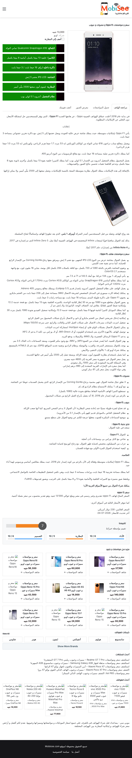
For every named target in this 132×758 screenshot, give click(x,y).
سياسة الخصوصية (61, 751)
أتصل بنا (75, 751)
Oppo (80, 116)
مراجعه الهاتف (120, 107)
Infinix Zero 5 (41, 240)
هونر (34, 639)
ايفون (55, 639)
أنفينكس (77, 639)
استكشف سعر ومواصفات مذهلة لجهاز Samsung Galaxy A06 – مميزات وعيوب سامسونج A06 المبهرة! (79, 663)
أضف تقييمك (65, 107)
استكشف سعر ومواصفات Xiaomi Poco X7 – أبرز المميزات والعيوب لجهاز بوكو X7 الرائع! (87, 666)
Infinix (91, 240)
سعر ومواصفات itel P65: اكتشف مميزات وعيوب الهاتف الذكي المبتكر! (95, 673)
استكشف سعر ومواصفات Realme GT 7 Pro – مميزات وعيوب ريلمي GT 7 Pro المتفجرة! (86, 659)
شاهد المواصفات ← (116, 572)
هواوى (98, 639)
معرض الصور (82, 107)
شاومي (12, 639)
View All (6, 634)
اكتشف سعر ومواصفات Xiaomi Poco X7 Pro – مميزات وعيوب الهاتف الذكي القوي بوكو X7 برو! (83, 669)
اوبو (108, 549)
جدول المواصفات (101, 107)
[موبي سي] (114, 8)
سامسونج (119, 639)
